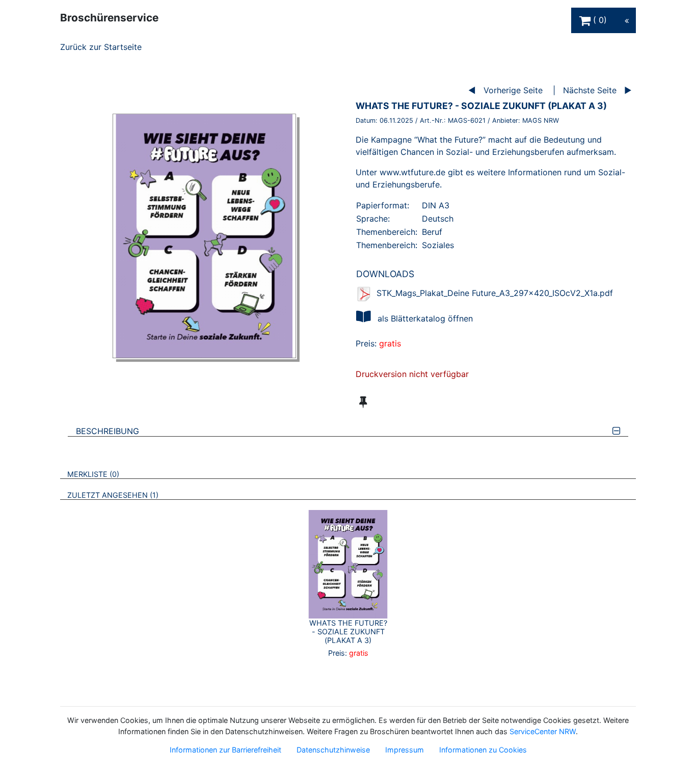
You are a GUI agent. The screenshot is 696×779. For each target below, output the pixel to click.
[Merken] (363, 402)
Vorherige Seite (513, 90)
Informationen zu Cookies (483, 749)
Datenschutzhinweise (333, 749)
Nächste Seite (590, 90)
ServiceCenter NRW (543, 731)
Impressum (404, 749)
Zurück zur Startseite (101, 47)
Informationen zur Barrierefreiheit (225, 749)
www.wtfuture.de (412, 172)
